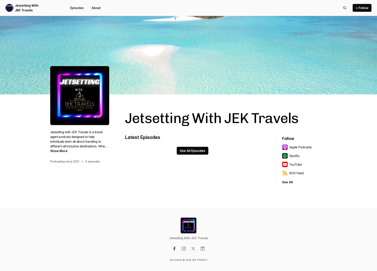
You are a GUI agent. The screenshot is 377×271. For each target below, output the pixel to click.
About (96, 8)
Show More (59, 151)
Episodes (77, 8)
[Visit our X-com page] (193, 249)
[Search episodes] (344, 7)
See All (287, 182)
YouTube (295, 164)
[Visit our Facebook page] (174, 249)
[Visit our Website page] (203, 249)
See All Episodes (192, 151)
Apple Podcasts (300, 147)
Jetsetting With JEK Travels (26, 8)
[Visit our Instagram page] (184, 249)
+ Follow (362, 8)
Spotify (294, 156)
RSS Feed (296, 173)
